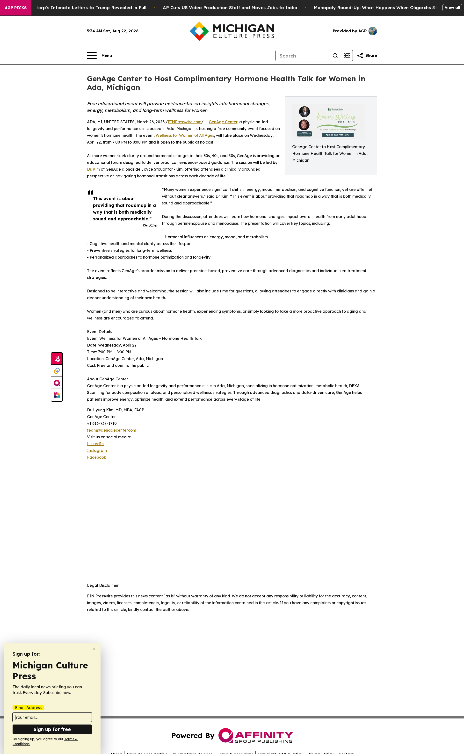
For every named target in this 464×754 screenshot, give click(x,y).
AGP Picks (16, 7)
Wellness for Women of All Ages (185, 135)
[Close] (94, 649)
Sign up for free (52, 729)
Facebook (96, 457)
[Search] (335, 55)
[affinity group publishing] (56, 383)
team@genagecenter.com (111, 430)
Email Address (28, 707)
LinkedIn (95, 443)
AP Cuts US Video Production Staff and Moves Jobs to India (230, 7)
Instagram (97, 450)
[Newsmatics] (56, 395)
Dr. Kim (93, 169)
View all (452, 7)
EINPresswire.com (184, 121)
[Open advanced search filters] (347, 55)
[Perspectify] (56, 371)
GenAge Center (223, 121)
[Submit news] (56, 359)
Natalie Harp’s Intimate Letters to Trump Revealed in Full (81, 7)
